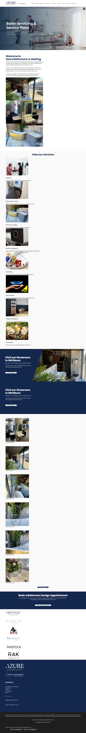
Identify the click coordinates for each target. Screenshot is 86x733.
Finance (63, 3)
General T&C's (35, 720)
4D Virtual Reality (11, 372)
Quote (59, 3)
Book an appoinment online (43, 605)
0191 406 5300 (8, 696)
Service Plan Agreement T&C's (47, 720)
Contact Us (73, 3)
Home (33, 3)
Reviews (68, 3)
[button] (84, 9)
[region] (43, 28)
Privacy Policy (47, 722)
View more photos (43, 587)
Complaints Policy (39, 722)
